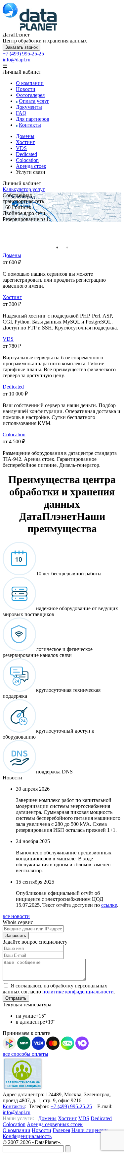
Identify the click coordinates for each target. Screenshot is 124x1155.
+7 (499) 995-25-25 (23, 53)
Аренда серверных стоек (55, 1124)
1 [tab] (57, 247)
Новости (25, 89)
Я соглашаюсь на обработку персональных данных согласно (58, 988)
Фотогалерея (30, 95)
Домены (25, 136)
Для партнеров (32, 119)
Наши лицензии (89, 1130)
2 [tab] (67, 247)
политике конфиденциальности (78, 991)
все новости (16, 916)
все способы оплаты (25, 1054)
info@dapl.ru (16, 59)
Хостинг (25, 142)
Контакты (30, 125)
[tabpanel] (62, 207)
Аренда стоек (31, 166)
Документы (29, 107)
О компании (30, 83)
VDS (21, 148)
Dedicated (26, 154)
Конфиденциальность (27, 1136)
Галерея (61, 1130)
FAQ (21, 113)
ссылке (109, 905)
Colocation (27, 160)
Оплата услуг (34, 101)
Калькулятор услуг (24, 189)
